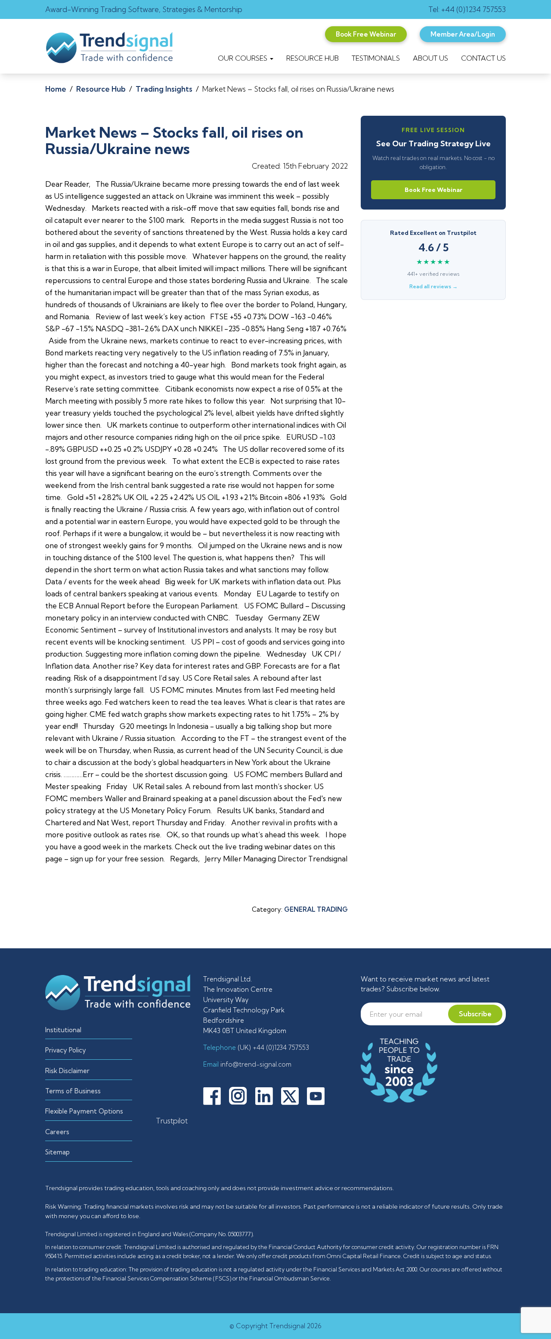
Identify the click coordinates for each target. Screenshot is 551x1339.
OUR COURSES (243, 58)
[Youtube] (319, 1095)
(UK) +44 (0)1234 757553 (272, 1047)
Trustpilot (172, 1120)
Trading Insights (164, 88)
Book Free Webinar (433, 190)
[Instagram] (241, 1095)
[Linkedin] (267, 1095)
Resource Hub (101, 88)
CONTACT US (483, 58)
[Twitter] (293, 1095)
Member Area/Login (462, 34)
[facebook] (215, 1095)
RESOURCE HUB (312, 58)
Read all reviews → (433, 286)
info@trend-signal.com (255, 1064)
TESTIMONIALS (376, 58)
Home (55, 88)
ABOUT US (430, 58)
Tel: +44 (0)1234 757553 (467, 9)
